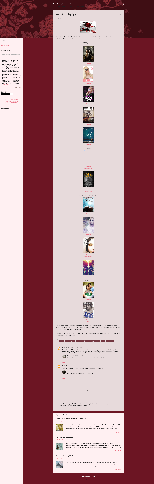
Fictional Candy (66, 347)
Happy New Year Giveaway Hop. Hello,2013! (71, 419)
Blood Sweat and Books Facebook (11, 101)
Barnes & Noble (88, 168)
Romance (96, 341)
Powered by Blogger (89, 476)
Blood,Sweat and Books (66, 3)
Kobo (88, 321)
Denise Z (64, 366)
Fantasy (68, 341)
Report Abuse (5, 45)
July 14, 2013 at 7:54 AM (77, 371)
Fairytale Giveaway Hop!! (64, 456)
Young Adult (110, 341)
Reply (64, 362)
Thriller (103, 341)
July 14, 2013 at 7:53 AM (77, 355)
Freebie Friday (80, 341)
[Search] (123, 4)
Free (73, 341)
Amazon (88, 63)
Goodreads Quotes (17, 87)
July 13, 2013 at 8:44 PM (76, 347)
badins (92, 479)
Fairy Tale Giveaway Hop (64, 437)
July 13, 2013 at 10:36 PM (73, 366)
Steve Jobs (5, 84)
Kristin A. (69, 355)
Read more (118, 432)
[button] (120, 14)
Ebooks (62, 341)
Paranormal (89, 341)
